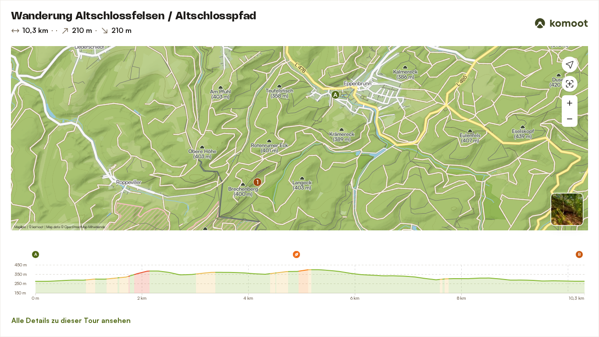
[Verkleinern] (570, 119)
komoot (37, 227)
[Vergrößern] (570, 103)
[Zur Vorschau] (567, 209)
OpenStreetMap (75, 227)
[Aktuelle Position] (570, 64)
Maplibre (20, 227)
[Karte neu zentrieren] (570, 84)
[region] (299, 138)
